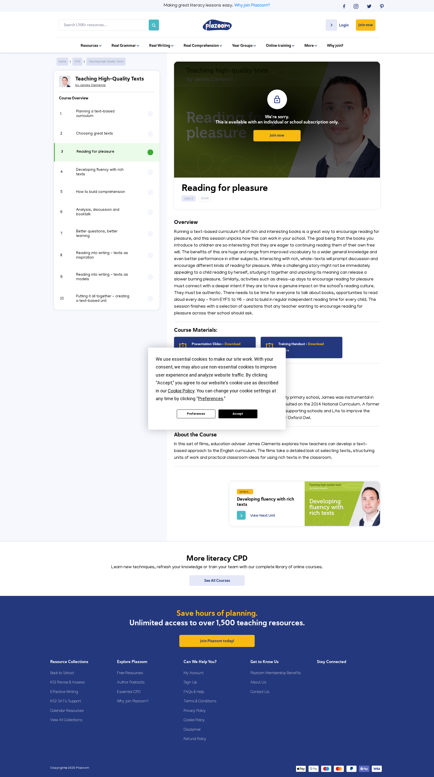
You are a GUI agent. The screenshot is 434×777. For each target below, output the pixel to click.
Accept (238, 414)
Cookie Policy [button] (181, 390)
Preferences (196, 414)
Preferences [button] (210, 398)
